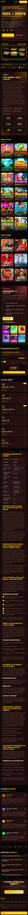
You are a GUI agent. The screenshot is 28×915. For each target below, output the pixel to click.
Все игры (3, 141)
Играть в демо (8, 318)
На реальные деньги (9, 322)
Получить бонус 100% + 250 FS (14, 891)
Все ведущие (4, 237)
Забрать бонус (7, 35)
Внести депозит (14, 372)
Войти (15, 1)
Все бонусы (19, 35)
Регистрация (23, 1)
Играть (20, 910)
